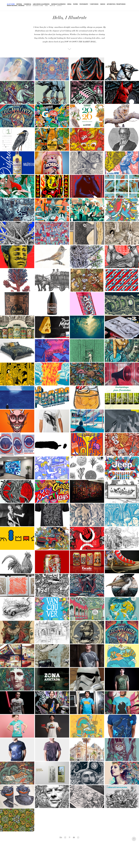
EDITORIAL (19, 4)
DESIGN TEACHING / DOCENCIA (15, 5)
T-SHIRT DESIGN (94, 4)
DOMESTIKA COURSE (38, 5)
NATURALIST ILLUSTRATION (58, 4)
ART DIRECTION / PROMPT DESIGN (116, 4)
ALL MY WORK (11, 4)
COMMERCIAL (27, 4)
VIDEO (46, 5)
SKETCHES (28, 5)
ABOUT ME (52, 5)
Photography (84, 4)
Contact (59, 5)
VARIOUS (102, 4)
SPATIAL (69, 4)
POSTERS (75, 4)
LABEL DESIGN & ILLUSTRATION (41, 4)
